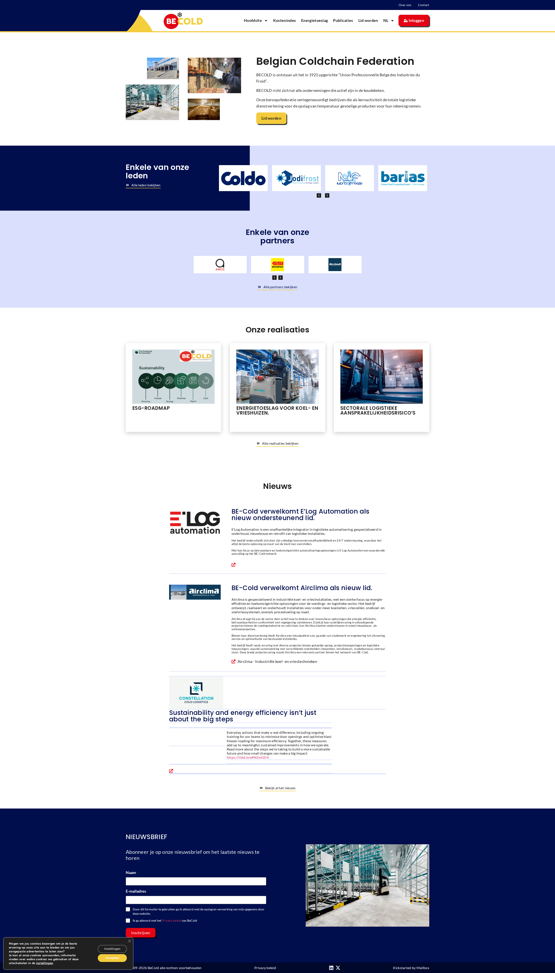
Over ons (405, 5)
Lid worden (368, 20)
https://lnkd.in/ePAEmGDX (248, 757)
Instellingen (112, 949)
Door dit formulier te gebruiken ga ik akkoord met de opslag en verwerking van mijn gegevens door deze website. (198, 911)
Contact (423, 5)
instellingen (44, 963)
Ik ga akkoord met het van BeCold (165, 920)
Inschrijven (140, 932)
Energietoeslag (314, 20)
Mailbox (422, 968)
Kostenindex (284, 20)
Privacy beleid (171, 920)
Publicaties (343, 20)
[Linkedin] (331, 967)
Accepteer (112, 958)
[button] (327, 195)
